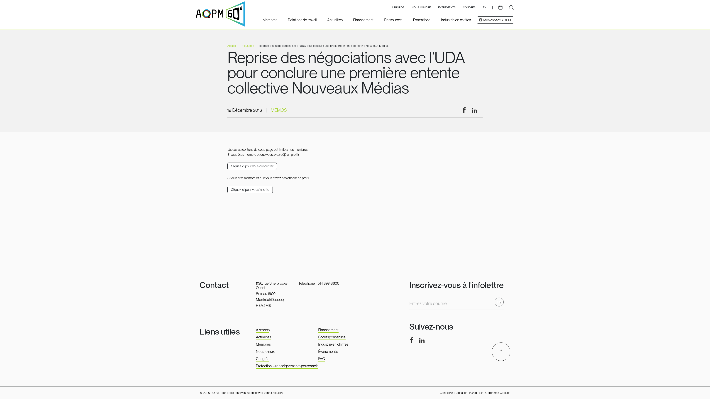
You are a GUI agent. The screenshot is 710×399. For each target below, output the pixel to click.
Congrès (262, 359)
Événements (447, 7)
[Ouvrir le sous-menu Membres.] (270, 20)
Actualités (263, 337)
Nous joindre (421, 7)
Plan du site (476, 393)
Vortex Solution (273, 393)
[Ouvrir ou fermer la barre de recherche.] (511, 7)
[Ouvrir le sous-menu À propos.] (397, 7)
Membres (263, 344)
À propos (262, 330)
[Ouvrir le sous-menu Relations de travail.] (302, 20)
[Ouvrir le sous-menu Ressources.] (393, 20)
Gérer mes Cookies (497, 393)
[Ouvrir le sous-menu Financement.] (363, 20)
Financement (328, 330)
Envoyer (500, 302)
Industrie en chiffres (333, 344)
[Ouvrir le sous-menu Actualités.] (334, 20)
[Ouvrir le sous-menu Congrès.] (469, 7)
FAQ (321, 359)
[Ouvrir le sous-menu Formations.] (421, 20)
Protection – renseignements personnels (287, 366)
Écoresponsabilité (332, 337)
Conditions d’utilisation (453, 393)
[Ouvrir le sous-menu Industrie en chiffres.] (456, 20)
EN (484, 7)
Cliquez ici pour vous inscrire (250, 190)
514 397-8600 (328, 283)
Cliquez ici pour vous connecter (252, 166)
